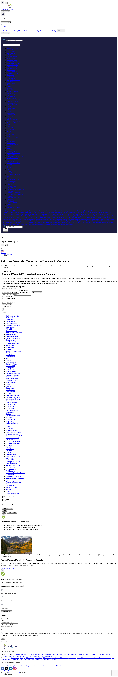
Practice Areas (7, 306)
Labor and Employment (13, 153)
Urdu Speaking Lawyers (18, 658)
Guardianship (10, 201)
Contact (7, 666)
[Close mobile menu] (6, 3)
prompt (9, 304)
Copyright (10, 146)
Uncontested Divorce (13, 123)
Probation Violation (12, 101)
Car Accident (10, 176)
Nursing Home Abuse (13, 179)
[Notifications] (3, 14)
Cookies (36, 666)
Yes (2, 245)
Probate (9, 204)
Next (4, 304)
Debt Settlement (11, 55)
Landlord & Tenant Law (14, 192)
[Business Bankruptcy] (10, 498)
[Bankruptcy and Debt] (10, 496)
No (6, 245)
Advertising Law (12, 60)
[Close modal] (2, 570)
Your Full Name (7, 296)
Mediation (10, 171)
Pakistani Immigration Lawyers (103, 654)
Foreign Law (10, 124)
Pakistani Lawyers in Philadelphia (29, 659)
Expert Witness (11, 108)
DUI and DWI (11, 93)
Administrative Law (12, 133)
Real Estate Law (11, 188)
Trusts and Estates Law (13, 197)
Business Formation (12, 65)
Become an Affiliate (20, 666)
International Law (12, 151)
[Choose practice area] (3, 308)
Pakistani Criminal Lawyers (54, 654)
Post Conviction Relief (13, 100)
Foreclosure (10, 191)
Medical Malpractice (13, 178)
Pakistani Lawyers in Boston (51, 658)
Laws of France (11, 128)
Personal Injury (11, 173)
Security (52, 666)
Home (2, 249)
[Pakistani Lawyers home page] (10, 8)
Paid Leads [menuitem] (43, 31)
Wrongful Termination (13, 163)
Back (4, 512)
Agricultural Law (12, 61)
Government (10, 131)
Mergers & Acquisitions (13, 80)
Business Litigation (12, 66)
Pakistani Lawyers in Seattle (48, 659)
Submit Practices (7, 508)
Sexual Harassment (12, 158)
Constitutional (11, 83)
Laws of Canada (11, 126)
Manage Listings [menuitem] (35, 31)
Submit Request (11, 512)
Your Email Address (9, 302)
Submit (5, 510)
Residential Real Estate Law (15, 194)
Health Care (10, 75)
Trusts (8, 206)
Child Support (11, 116)
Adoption (9, 111)
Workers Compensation (13, 161)
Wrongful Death (11, 186)
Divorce (9, 118)
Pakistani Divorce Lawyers (70, 654)
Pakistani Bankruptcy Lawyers (20, 654)
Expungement (11, 95)
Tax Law (9, 196)
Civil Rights (10, 81)
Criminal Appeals (12, 90)
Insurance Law (11, 143)
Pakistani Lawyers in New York (10, 659)
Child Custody (11, 114)
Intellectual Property (12, 144)
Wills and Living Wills (13, 207)
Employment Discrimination (15, 156)
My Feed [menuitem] (3, 31)
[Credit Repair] (10, 499)
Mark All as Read (6, 22)
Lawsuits (9, 164)
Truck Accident (11, 184)
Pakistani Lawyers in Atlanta (34, 658)
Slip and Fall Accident (13, 183)
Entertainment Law (12, 71)
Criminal (9, 88)
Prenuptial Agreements (13, 121)
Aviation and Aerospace (14, 63)
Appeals (9, 166)
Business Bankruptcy (13, 50)
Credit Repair (10, 51)
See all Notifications (6, 27)
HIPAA (57, 666)
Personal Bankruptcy (13, 56)
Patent (8, 148)
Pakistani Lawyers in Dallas (68, 658)
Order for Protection (12, 119)
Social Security (11, 159)
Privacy (9, 86)
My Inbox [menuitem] (19, 31)
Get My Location (36, 292)
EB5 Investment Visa (13, 138)
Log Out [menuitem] (62, 31)
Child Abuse (10, 113)
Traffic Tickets (11, 103)
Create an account (6, 611)
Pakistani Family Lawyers (86, 654)
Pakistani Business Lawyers (38, 654)
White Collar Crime (12, 105)
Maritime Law (11, 78)
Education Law (11, 106)
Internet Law (10, 76)
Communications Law (13, 68)
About (2, 666)
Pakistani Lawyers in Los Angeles (104, 658)
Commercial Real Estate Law (15, 189)
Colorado (3, 253)
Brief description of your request (13, 287)
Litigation (9, 169)
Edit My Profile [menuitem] (10, 31)
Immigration (10, 134)
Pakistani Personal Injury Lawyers (11, 656)
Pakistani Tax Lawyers (45, 656)
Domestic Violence (12, 91)
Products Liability (12, 181)
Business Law (11, 58)
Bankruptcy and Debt (13, 48)
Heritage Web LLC (14, 673)
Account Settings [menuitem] (52, 31)
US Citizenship (11, 141)
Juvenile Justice (11, 98)
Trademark (10, 149)
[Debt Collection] (10, 501)
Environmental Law (12, 73)
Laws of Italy (10, 129)
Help (27, 666)
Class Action (10, 168)
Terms (41, 666)
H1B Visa (9, 139)
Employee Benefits (12, 154)
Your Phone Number (9, 298)
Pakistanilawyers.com (7, 9)
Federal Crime (11, 96)
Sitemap (62, 666)
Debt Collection (11, 53)
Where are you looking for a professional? (16, 292)
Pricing (12, 666)
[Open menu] (2, 2)
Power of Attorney (12, 202)
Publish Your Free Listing (8, 568)
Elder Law (10, 199)
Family (9, 109)
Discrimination (11, 85)
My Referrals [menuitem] (26, 31)
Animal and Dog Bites (13, 174)
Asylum (9, 136)
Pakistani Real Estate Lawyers (30, 656)
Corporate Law (11, 70)
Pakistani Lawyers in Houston (85, 658)
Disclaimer (46, 666)
